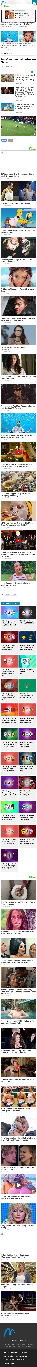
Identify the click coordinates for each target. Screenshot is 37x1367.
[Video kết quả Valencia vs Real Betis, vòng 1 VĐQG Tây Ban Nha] (27, 709)
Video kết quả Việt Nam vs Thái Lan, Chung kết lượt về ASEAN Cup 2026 (9, 720)
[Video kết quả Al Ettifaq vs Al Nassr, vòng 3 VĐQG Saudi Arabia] (9, 734)
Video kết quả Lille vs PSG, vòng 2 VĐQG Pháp (27, 622)
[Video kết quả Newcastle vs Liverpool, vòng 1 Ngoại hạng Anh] (9, 782)
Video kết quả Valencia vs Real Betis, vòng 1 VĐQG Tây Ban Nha (27, 720)
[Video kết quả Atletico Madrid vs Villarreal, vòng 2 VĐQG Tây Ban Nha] (27, 782)
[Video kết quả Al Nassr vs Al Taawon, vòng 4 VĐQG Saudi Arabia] (27, 637)
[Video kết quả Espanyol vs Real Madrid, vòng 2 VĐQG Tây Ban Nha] (9, 831)
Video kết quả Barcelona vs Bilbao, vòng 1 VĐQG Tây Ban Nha (8, 672)
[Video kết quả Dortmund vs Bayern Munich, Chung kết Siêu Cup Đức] (27, 831)
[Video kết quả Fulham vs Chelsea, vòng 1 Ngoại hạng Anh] (27, 734)
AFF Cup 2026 (20, 1360)
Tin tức (6, 1352)
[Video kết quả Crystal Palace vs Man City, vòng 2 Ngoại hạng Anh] (9, 612)
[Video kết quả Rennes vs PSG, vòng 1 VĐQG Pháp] (27, 758)
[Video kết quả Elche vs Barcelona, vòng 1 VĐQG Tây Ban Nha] (9, 758)
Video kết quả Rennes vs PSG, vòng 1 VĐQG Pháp (26, 768)
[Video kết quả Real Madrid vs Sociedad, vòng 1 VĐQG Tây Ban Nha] (9, 685)
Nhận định (14, 1352)
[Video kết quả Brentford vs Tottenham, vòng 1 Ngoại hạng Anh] (9, 855)
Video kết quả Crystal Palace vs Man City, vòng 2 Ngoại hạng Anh (9, 623)
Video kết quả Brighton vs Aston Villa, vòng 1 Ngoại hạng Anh (27, 817)
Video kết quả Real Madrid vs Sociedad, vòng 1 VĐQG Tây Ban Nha (8, 697)
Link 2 (11, 140)
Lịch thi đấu (8, 1356)
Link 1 (4, 140)
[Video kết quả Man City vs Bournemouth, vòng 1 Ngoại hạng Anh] (9, 807)
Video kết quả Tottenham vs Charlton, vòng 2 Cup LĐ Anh (27, 696)
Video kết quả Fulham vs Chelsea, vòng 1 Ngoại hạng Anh (26, 744)
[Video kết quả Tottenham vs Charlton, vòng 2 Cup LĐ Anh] (27, 685)
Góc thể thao (9, 1360)
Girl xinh (24, 1352)
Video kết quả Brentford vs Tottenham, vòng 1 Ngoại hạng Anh (9, 866)
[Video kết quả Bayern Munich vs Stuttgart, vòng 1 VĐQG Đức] (9, 637)
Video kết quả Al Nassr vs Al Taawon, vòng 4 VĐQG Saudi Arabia (27, 647)
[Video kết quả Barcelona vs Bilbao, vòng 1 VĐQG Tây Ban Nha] (9, 661)
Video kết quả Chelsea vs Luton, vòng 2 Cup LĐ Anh (27, 671)
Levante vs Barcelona (11, 594)
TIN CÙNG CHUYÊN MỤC (10, 603)
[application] (18, 126)
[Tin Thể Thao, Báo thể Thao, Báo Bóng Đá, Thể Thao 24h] (5, 3)
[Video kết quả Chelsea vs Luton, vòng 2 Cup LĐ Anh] (27, 661)
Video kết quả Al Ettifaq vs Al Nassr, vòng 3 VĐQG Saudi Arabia (9, 744)
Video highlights (5, 53)
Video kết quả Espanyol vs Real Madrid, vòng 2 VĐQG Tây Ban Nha (9, 841)
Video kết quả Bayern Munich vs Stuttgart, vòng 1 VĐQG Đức (8, 647)
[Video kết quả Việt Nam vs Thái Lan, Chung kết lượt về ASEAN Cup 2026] (9, 709)
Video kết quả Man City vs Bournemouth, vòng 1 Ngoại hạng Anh (9, 817)
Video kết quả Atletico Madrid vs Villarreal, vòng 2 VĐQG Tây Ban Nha (26, 794)
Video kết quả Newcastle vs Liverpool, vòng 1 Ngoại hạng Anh (9, 793)
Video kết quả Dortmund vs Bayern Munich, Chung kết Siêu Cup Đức (27, 841)
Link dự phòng (9, 1363)
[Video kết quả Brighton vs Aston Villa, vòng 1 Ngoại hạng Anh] (27, 807)
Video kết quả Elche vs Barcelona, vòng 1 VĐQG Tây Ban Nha (9, 768)
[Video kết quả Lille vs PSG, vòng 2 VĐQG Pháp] (27, 612)
